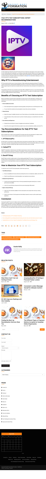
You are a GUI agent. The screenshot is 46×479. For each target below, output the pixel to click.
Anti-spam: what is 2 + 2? (6, 361)
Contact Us (5, 387)
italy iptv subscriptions (20, 237)
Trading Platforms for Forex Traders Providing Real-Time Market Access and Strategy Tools (20, 220)
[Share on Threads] (26, 226)
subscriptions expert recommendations (11, 239)
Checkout (4, 393)
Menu (4, 9)
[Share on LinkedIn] (12, 226)
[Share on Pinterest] (17, 226)
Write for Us (5, 407)
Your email (3, 342)
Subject (2, 346)
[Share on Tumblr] (23, 226)
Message (3, 350)
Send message (5, 365)
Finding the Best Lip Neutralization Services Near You (10, 322)
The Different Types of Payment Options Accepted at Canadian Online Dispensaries (34, 322)
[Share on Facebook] (6, 226)
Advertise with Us (6, 410)
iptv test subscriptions (7, 237)
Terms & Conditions (6, 413)
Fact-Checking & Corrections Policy (17, 461)
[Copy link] (29, 226)
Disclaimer (5, 404)
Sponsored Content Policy (7, 421)
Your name (3, 338)
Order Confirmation (6, 396)
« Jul (23, 453)
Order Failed (5, 398)
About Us (4, 401)
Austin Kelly (11, 23)
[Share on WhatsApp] (14, 226)
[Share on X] (9, 226)
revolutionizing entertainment (33, 237)
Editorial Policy (5, 416)
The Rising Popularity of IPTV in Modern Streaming (12, 215)
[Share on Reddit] (20, 226)
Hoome (4, 390)
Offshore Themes (9, 468)
